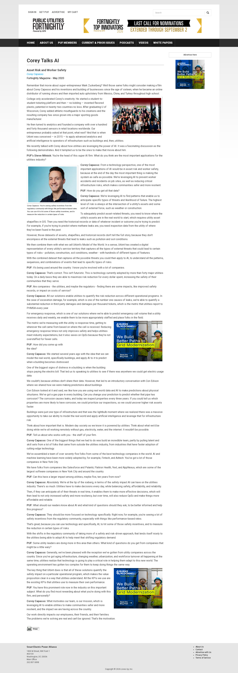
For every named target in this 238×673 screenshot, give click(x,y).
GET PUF (44, 12)
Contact (199, 649)
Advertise (58, 12)
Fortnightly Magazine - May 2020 (45, 78)
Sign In (32, 12)
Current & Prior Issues (98, 42)
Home (31, 42)
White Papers (162, 42)
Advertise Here (190, 55)
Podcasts (127, 42)
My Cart (73, 12)
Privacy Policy (202, 655)
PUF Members (67, 42)
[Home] (49, 25)
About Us (46, 42)
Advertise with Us (203, 652)
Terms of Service (203, 658)
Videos (143, 42)
